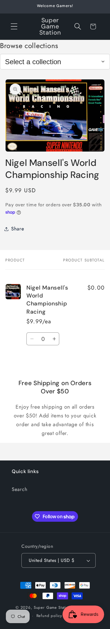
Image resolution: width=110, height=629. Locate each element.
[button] (14, 26)
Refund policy (49, 615)
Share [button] (17, 228)
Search (19, 489)
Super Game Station (52, 607)
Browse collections (29, 45)
